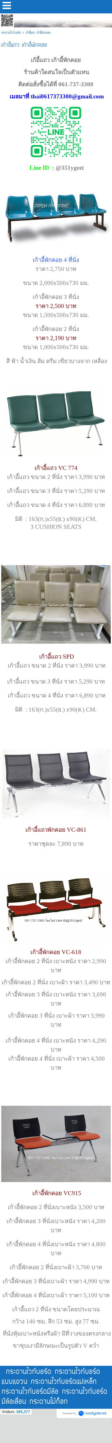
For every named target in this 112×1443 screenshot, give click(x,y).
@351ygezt (70, 167)
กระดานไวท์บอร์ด (11, 33)
